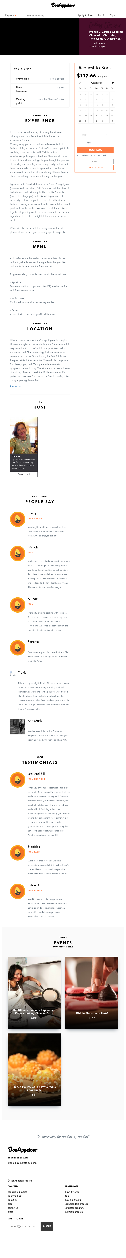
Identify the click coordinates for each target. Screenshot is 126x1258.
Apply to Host (85, 15)
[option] (39, 36)
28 (107, 115)
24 (86, 115)
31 (86, 121)
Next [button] (73, 36)
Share (94, 161)
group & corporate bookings (22, 1163)
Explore (10, 15)
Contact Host (16, 386)
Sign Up (114, 15)
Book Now (95, 150)
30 (80, 121)
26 (97, 115)
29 (112, 115)
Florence (16, 456)
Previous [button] (7, 36)
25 (91, 115)
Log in (101, 15)
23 (80, 115)
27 (102, 115)
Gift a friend (96, 168)
